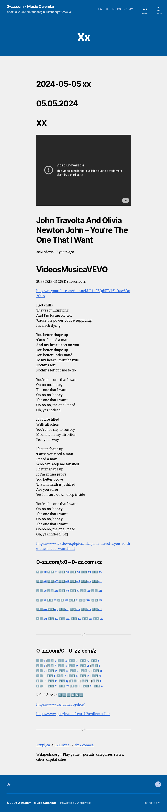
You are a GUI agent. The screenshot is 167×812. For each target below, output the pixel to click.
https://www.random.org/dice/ (60, 704)
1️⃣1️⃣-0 (40, 660)
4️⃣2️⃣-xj (52, 600)
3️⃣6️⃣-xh (96, 590)
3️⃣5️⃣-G (85, 671)
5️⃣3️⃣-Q (63, 681)
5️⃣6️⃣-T (96, 681)
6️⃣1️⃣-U (41, 686)
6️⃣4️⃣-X (75, 686)
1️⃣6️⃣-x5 (97, 572)
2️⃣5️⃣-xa (86, 581)
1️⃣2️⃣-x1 (52, 572)
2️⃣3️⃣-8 (62, 665)
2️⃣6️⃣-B (95, 665)
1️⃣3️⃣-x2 (63, 572)
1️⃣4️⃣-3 (73, 660)
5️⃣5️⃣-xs (86, 609)
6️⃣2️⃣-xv (53, 618)
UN (112, 9)
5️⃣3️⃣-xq (64, 609)
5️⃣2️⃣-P (52, 681)
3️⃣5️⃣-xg (85, 590)
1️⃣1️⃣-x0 (41, 572)
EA (100, 9)
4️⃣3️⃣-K (61, 676)
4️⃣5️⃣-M (84, 676)
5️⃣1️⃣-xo (41, 609)
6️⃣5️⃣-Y (87, 686)
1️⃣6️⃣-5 (95, 660)
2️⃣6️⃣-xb (97, 581)
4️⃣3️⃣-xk (62, 600)
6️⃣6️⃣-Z (98, 686)
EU (106, 9)
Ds (9, 784)
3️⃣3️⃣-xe (63, 590)
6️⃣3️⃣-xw (64, 618)
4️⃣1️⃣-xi (41, 600)
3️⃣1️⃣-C (40, 671)
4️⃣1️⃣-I (40, 676)
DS (119, 9)
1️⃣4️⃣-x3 (74, 572)
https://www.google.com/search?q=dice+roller (73, 714)
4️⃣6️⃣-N (96, 676)
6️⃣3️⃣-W (64, 686)
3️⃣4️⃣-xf (74, 590)
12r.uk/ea (62, 745)
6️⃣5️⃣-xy (87, 618)
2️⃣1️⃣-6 (40, 665)
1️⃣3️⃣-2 (62, 660)
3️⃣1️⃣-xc (41, 590)
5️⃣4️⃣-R (74, 681)
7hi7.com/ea (84, 745)
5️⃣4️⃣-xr (75, 609)
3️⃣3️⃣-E (63, 671)
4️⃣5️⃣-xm (85, 600)
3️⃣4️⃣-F (74, 671)
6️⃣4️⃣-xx (76, 618)
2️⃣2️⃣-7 (51, 665)
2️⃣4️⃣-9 (73, 665)
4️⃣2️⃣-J (51, 676)
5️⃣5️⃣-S (85, 681)
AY (131, 9)
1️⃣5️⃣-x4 (86, 572)
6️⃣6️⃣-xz (98, 618)
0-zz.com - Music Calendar (31, 6)
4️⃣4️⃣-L (72, 676)
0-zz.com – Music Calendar (37, 802)
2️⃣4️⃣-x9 (74, 581)
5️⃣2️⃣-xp (52, 609)
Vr (125, 9)
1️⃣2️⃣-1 (51, 660)
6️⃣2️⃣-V (52, 686)
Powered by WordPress (75, 802)
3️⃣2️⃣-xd (52, 590)
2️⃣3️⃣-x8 (63, 581)
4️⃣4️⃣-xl (73, 600)
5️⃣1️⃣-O (41, 681)
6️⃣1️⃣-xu (41, 618)
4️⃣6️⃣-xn (96, 600)
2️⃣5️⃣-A (84, 665)
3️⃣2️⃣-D (52, 671)
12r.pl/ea (43, 745)
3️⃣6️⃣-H (97, 671)
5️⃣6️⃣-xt (97, 609)
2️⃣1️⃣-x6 (41, 581)
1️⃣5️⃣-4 (84, 660)
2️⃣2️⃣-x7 (52, 581)
